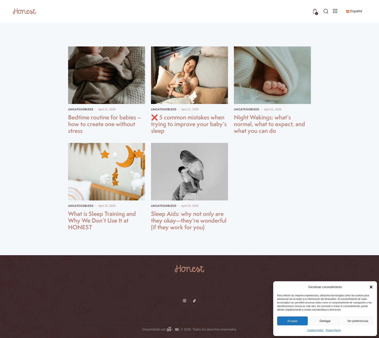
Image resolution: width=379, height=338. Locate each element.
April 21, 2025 (107, 109)
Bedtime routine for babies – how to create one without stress (104, 124)
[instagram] (184, 300)
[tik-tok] (194, 300)
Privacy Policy (333, 330)
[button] (371, 287)
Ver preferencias (357, 321)
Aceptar (292, 321)
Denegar (325, 321)
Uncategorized (80, 109)
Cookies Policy (315, 330)
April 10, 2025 (107, 205)
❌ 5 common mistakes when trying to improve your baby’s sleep (189, 124)
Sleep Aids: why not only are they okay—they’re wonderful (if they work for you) (188, 220)
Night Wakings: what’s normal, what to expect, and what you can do (269, 124)
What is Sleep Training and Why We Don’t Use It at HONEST (102, 220)
